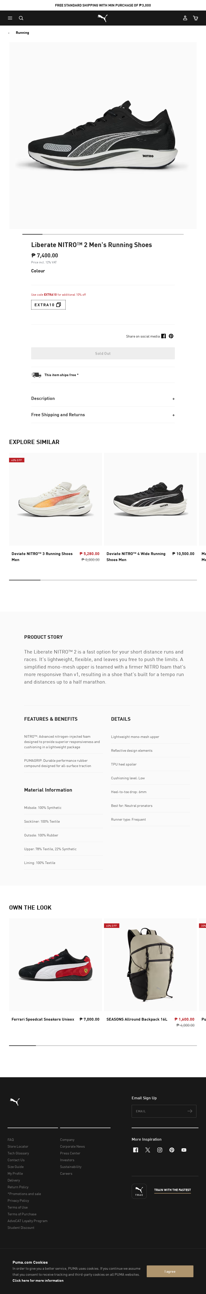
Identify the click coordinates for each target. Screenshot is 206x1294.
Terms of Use (18, 1207)
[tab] (32, 234)
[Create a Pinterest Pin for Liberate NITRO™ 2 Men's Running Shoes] (171, 336)
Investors (67, 1160)
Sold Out (103, 353)
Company (67, 1139)
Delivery (14, 1180)
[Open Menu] (11, 18)
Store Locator (18, 1146)
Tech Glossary (18, 1153)
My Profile (15, 1173)
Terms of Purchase (22, 1214)
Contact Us (16, 1160)
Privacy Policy (18, 1200)
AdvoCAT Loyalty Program (27, 1221)
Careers (66, 1173)
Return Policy (18, 1187)
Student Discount (21, 1227)
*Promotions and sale (24, 1194)
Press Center (70, 1153)
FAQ (11, 1139)
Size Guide (16, 1166)
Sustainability (70, 1166)
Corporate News (72, 1146)
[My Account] (185, 18)
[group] (55, 509)
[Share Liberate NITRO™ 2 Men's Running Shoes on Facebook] (163, 336)
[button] (11, 18)
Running (22, 33)
